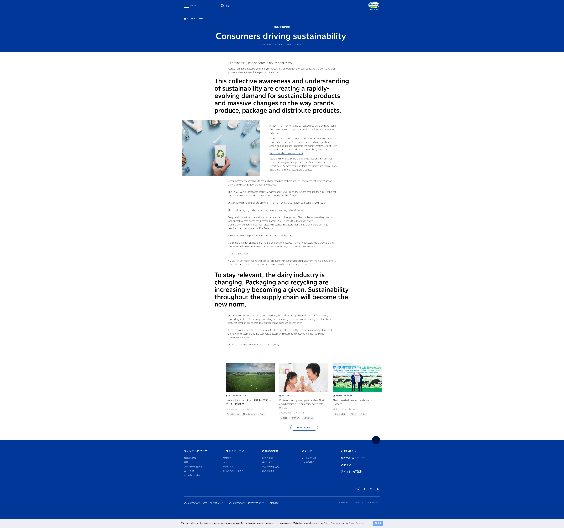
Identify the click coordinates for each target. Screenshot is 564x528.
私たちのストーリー (353, 458)
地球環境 (227, 458)
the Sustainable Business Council (286, 153)
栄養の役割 (267, 458)
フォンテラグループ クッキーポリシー (246, 503)
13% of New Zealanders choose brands (314, 243)
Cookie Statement (332, 523)
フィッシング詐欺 (351, 471)
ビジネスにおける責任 (233, 471)
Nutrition (282, 27)
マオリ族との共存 (192, 475)
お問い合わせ (349, 451)
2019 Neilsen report (240, 261)
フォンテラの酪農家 (193, 467)
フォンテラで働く (310, 458)
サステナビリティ (233, 451)
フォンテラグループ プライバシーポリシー (204, 503)
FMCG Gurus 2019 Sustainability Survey (253, 192)
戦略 (186, 462)
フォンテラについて (196, 451)
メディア (346, 464)
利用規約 (274, 503)
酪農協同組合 (190, 458)
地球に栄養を (268, 471)
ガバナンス (189, 471)
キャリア (307, 451)
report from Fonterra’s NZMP (287, 126)
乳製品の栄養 (270, 451)
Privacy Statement (357, 523)
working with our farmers (241, 225)
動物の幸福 (228, 467)
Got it (378, 523)
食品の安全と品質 (270, 467)
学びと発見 (267, 462)
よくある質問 (308, 462)
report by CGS (277, 166)
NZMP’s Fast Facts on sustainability (261, 345)
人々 (225, 462)
